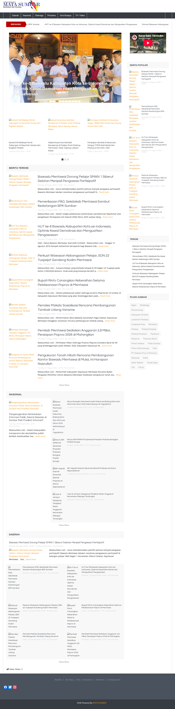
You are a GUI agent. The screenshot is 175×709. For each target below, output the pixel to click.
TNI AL (141, 367)
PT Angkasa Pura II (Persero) (144, 353)
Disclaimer (88, 679)
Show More (64, 385)
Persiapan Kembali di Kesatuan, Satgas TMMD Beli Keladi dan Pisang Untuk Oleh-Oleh (102, 145)
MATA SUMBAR (99, 703)
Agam (133, 305)
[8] (73, 101)
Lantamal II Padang (139, 319)
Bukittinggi (144, 305)
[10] (79, 101)
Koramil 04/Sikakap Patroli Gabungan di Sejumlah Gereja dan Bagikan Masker (25, 145)
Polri (155, 348)
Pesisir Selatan (137, 343)
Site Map (69, 679)
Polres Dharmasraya (140, 348)
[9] (76, 101)
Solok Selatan (137, 362)
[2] (54, 101)
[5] (63, 101)
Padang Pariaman (139, 334)
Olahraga (39, 15)
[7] (69, 101)
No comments (69, 185)
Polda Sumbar (154, 343)
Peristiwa (51, 15)
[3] (57, 101)
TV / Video (80, 15)
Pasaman (135, 339)
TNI (133, 367)
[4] (60, 101)
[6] (66, 101)
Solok (145, 358)
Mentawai (48, 546)
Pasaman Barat (150, 339)
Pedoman (100, 679)
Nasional (27, 15)
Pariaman (155, 334)
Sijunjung (135, 358)
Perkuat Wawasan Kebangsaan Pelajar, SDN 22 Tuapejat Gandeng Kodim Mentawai (148, 277)
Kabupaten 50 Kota (139, 315)
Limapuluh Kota (138, 324)
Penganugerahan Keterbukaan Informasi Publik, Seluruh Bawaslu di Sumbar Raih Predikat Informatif (27, 417)
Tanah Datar (152, 362)
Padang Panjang (149, 329)
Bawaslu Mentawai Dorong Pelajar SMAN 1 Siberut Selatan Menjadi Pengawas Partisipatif (56, 542)
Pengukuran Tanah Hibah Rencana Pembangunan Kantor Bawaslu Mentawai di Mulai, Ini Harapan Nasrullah (76, 359)
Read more (104, 192)
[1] (50, 101)
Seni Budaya (65, 15)
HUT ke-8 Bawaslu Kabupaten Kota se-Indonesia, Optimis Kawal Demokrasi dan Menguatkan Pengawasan (72, 24)
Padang (134, 329)
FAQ (78, 679)
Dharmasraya (137, 310)
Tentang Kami (114, 679)
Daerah (15, 15)
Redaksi (58, 679)
